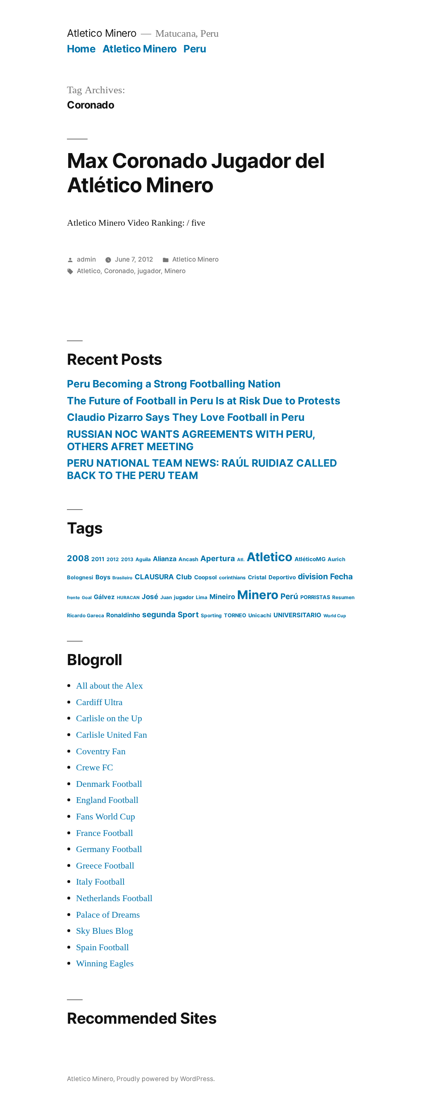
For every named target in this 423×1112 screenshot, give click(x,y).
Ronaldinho (123, 615)
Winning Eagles (105, 963)
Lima (201, 597)
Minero (174, 271)
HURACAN (128, 597)
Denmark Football (109, 784)
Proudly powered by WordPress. (165, 1079)
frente (73, 597)
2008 (78, 558)
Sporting (211, 615)
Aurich (336, 559)
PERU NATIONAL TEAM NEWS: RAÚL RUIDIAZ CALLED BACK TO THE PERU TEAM (202, 469)
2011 (98, 559)
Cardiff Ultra (99, 702)
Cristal (257, 577)
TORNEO (235, 615)
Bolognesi (80, 577)
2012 (113, 559)
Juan (166, 597)
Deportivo (282, 577)
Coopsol (205, 577)
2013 (127, 559)
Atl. (241, 559)
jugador (149, 271)
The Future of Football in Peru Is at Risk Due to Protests (203, 400)
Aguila (143, 559)
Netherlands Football (114, 898)
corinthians (232, 577)
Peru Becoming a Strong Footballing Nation (173, 384)
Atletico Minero (102, 33)
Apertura (217, 558)
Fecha (341, 576)
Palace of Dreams (108, 915)
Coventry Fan (101, 751)
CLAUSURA (154, 577)
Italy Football (100, 882)
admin (86, 259)
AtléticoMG (310, 559)
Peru (194, 48)
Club (184, 577)
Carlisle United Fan (111, 735)
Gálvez (104, 597)
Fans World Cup (105, 816)
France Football (104, 833)
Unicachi (259, 615)
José (150, 597)
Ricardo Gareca (85, 615)
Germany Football (109, 849)
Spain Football (102, 947)
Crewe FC (94, 767)
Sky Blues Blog (104, 931)
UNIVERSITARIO (297, 615)
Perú (289, 596)
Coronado (119, 271)
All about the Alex (109, 686)
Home (81, 48)
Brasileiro (122, 578)
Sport (188, 614)
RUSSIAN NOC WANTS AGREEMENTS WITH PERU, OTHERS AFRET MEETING (191, 440)
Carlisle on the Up (109, 718)
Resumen (343, 597)
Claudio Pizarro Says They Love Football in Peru (185, 417)
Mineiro (222, 597)
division (313, 576)
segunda (159, 614)
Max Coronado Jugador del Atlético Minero (195, 172)
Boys (102, 577)
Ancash (188, 559)
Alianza (164, 559)
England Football (107, 800)
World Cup (334, 616)
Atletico (88, 271)
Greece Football (105, 865)
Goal (87, 597)
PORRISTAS (315, 597)
